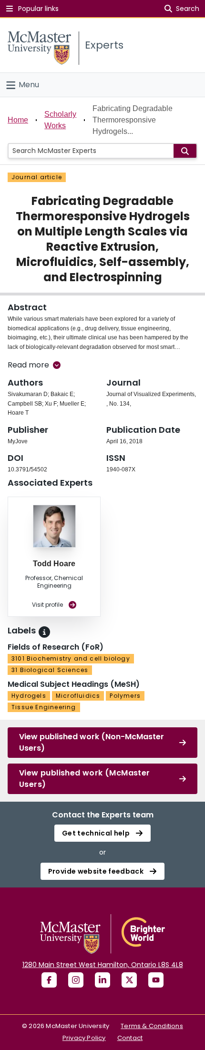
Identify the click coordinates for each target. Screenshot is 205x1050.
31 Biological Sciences (49, 670)
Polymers (125, 696)
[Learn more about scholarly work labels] (44, 632)
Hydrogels (28, 696)
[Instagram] (75, 980)
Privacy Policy (84, 1037)
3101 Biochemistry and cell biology (70, 658)
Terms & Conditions (152, 1025)
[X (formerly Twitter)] (129, 980)
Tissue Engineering (43, 707)
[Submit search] (185, 151)
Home (18, 120)
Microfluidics (78, 696)
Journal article (36, 177)
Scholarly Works (60, 120)
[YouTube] (156, 980)
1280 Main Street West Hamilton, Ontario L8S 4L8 (102, 964)
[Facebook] (49, 980)
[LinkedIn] (102, 980)
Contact (130, 1037)
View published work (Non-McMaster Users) (91, 742)
